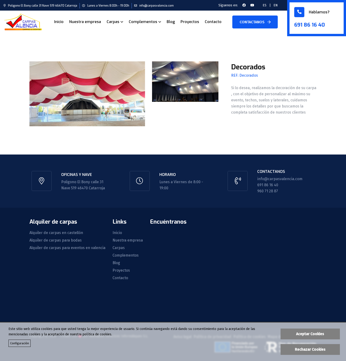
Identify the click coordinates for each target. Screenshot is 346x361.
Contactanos (253, 22)
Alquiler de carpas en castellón (56, 233)
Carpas (113, 21)
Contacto (213, 21)
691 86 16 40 (309, 24)
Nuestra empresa (85, 21)
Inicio (59, 21)
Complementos (143, 21)
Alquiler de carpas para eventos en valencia (67, 248)
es (264, 5)
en (276, 5)
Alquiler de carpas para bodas (55, 240)
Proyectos (190, 21)
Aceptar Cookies (310, 334)
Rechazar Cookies (310, 349)
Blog (171, 21)
